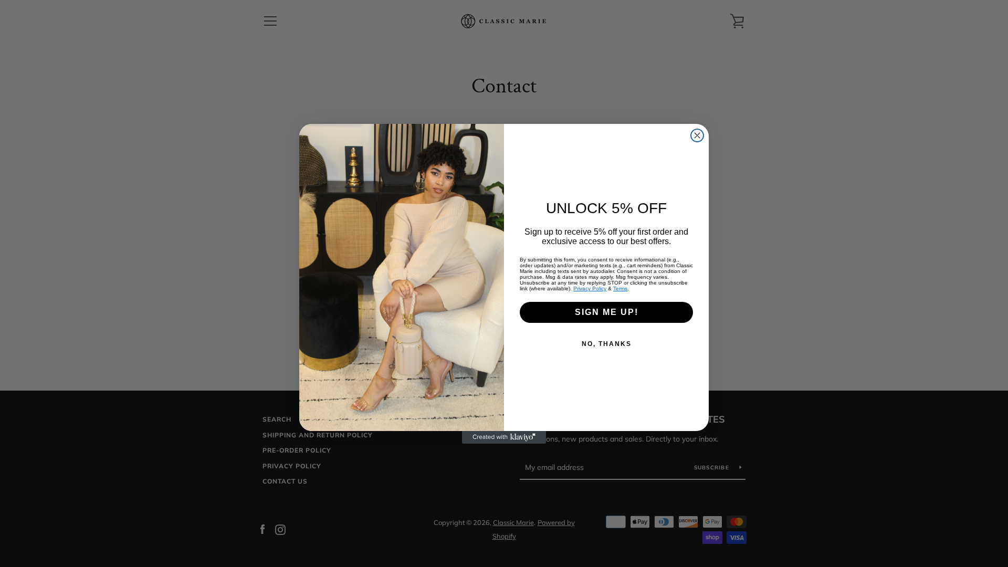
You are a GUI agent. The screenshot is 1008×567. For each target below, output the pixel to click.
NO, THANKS (607, 344)
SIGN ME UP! (606, 312)
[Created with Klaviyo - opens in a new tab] (504, 437)
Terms (620, 288)
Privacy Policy (589, 288)
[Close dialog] (697, 135)
